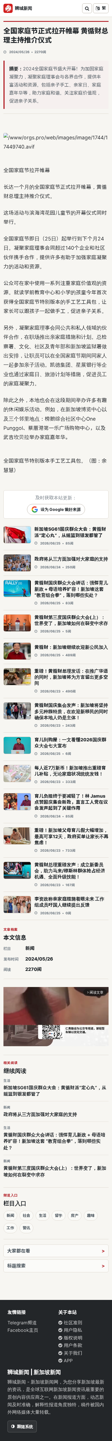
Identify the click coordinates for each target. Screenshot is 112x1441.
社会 (26, 1215)
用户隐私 (72, 1330)
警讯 (26, 1227)
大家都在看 (18, 1251)
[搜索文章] (87, 8)
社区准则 (72, 1322)
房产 (74, 1215)
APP (67, 1360)
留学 (58, 1215)
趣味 (90, 1215)
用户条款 (72, 1345)
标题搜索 (16, 1266)
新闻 (29, 948)
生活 (42, 1215)
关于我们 (72, 1353)
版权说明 (72, 1338)
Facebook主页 (22, 1330)
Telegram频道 (22, 1322)
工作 (10, 1227)
